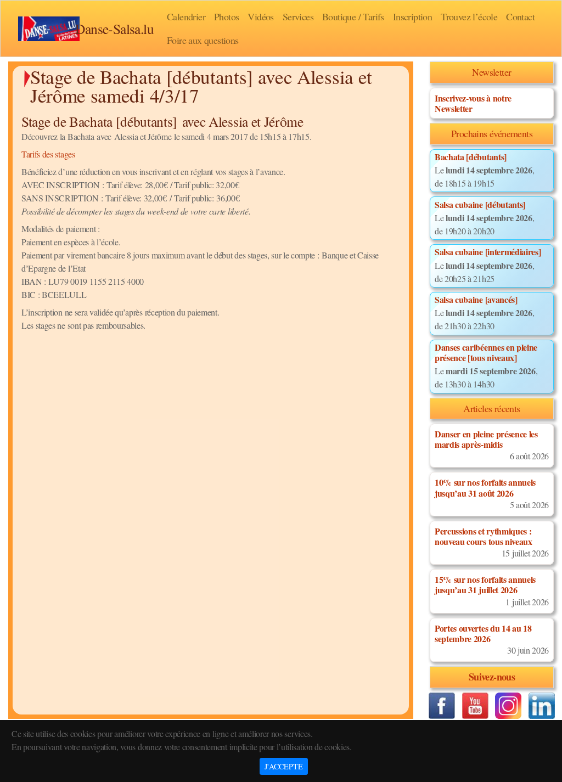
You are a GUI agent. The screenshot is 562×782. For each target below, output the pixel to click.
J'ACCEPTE (284, 766)
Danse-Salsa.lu (114, 28)
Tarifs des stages (48, 154)
